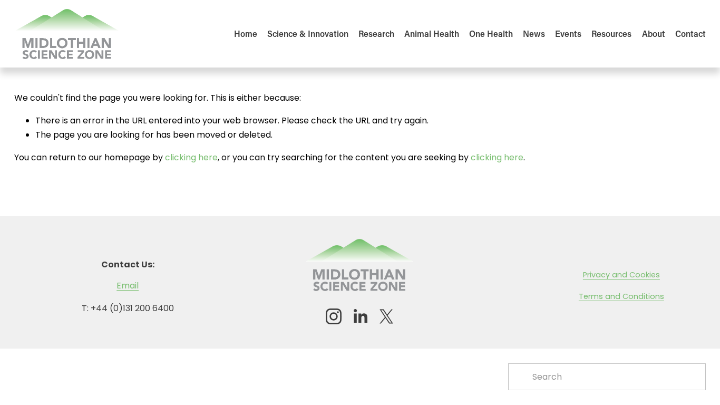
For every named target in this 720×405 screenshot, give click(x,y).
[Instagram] (333, 316)
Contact (690, 33)
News (534, 33)
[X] (386, 316)
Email (127, 285)
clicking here (191, 157)
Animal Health (431, 33)
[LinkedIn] (360, 316)
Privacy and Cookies (621, 274)
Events (568, 33)
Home (245, 33)
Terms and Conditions (621, 296)
